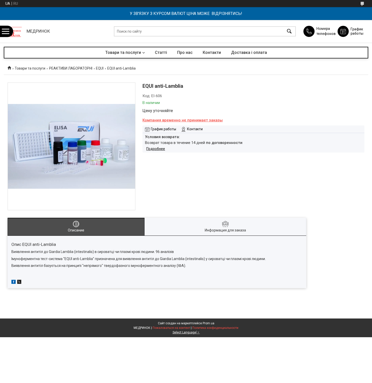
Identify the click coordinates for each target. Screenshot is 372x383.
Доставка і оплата (249, 52)
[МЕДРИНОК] (14, 31)
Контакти (212, 52)
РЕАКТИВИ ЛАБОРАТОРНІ (70, 68)
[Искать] (289, 31)
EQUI (100, 68)
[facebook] (13, 283)
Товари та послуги (123, 52)
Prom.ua (208, 323)
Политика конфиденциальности (215, 328)
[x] (19, 283)
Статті (161, 52)
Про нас (185, 52)
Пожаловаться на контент (171, 328)
